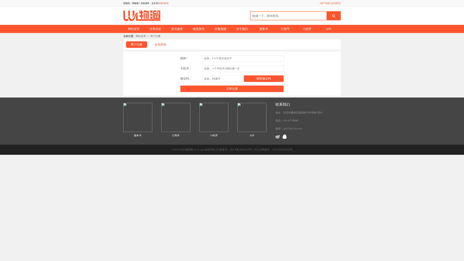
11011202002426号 (282, 149)
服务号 (263, 28)
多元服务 (177, 28)
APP (328, 28)
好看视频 (220, 28)
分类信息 (155, 28)
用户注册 (136, 44)
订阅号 (285, 28)
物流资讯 (198, 28)
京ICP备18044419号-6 (242, 149)
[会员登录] (336, 3)
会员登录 (160, 44)
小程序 (307, 28)
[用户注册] (325, 3)
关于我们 (242, 28)
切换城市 (163, 3)
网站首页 (134, 28)
